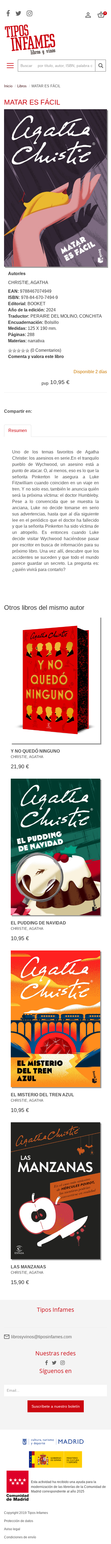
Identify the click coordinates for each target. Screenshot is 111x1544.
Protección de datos (18, 1521)
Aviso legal (12, 1529)
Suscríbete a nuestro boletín (56, 1406)
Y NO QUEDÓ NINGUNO (35, 751)
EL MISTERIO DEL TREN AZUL (42, 1094)
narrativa (36, 341)
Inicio (8, 86)
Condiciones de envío (20, 1537)
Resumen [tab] (17, 430)
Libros (22, 86)
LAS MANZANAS (28, 1267)
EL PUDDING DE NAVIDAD (38, 923)
